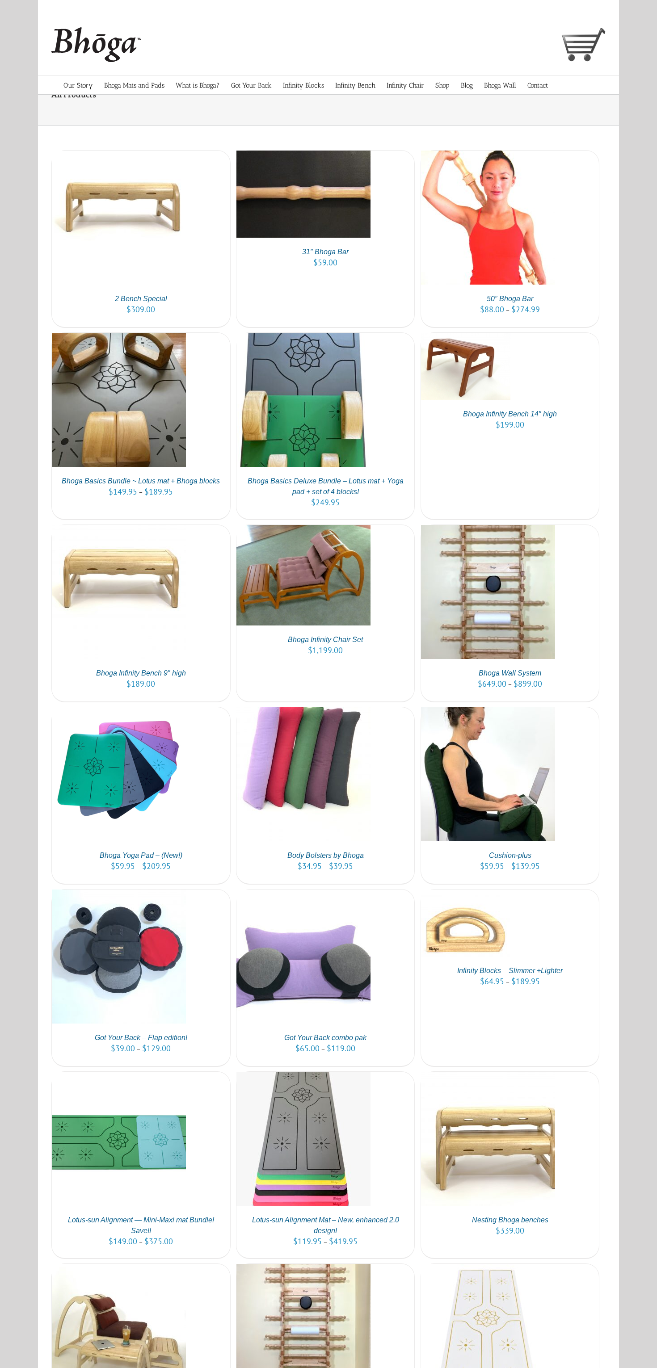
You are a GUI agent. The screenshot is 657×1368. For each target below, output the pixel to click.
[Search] (580, 85)
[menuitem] (83, 85)
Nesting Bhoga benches (510, 1220)
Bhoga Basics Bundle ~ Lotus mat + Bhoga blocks (141, 481)
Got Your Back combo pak (325, 1037)
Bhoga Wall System (510, 673)
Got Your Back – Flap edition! (141, 1037)
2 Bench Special (141, 298)
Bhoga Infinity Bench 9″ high (141, 673)
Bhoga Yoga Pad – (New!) (141, 855)
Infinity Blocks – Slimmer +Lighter (510, 970)
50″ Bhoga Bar (510, 298)
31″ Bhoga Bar (325, 252)
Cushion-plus (510, 855)
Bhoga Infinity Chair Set (325, 639)
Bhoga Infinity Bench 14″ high (510, 414)
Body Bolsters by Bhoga (325, 855)
